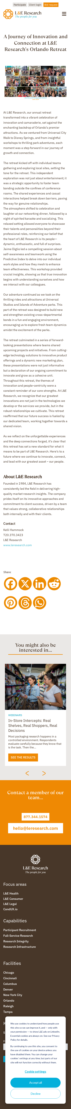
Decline (36, 1093)
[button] (64, 14)
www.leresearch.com (17, 545)
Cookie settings (35, 1071)
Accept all (35, 1082)
